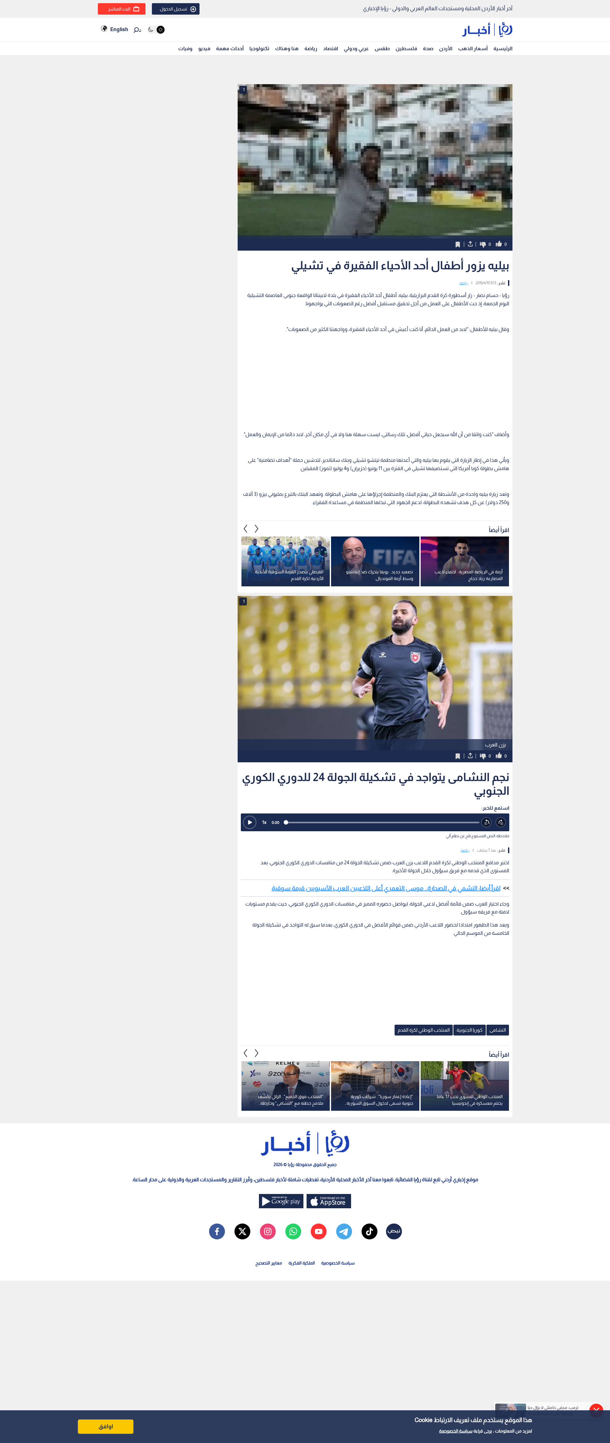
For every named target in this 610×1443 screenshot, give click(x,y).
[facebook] (217, 1231)
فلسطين (406, 48)
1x (264, 822)
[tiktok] (369, 1231)
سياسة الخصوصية (455, 1430)
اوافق (105, 1426)
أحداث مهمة (230, 48)
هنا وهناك (287, 48)
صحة (428, 48)
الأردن (445, 48)
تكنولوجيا (259, 48)
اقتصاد (330, 48)
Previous (257, 528)
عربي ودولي (356, 48)
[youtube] (319, 1231)
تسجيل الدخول (173, 8)
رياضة (310, 48)
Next (246, 528)
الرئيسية (502, 48)
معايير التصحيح (268, 1262)
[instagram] (268, 1231)
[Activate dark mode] (156, 30)
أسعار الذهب (473, 48)
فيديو (204, 48)
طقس (382, 48)
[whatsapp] (293, 1231)
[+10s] (501, 822)
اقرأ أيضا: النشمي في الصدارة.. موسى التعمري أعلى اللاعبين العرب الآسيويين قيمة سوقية (386, 888)
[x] (242, 1231)
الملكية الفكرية (301, 1262)
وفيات (185, 48)
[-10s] (486, 822)
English (119, 29)
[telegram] (344, 1231)
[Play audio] (250, 822)
